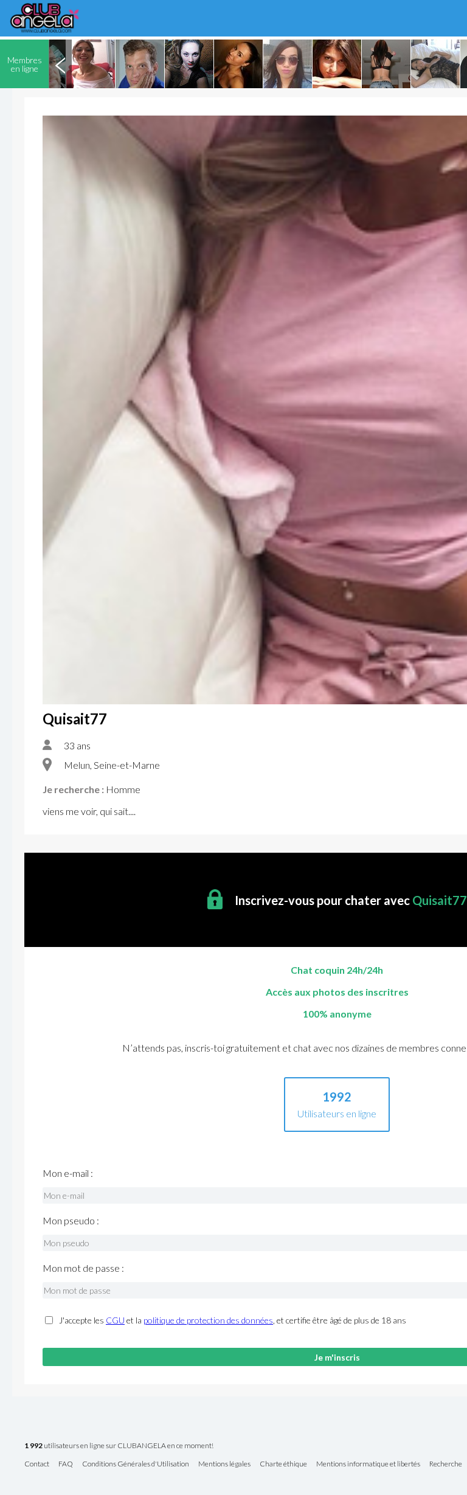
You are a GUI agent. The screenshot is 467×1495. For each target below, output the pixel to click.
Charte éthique (283, 1464)
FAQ (65, 1464)
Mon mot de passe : (83, 1268)
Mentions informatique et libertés (368, 1464)
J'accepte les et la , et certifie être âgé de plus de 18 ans (232, 1320)
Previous (60, 64)
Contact (36, 1464)
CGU (115, 1320)
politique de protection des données (208, 1320)
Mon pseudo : (71, 1221)
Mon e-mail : (68, 1173)
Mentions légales (224, 1464)
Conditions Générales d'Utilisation (135, 1464)
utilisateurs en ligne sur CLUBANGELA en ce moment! (118, 1446)
